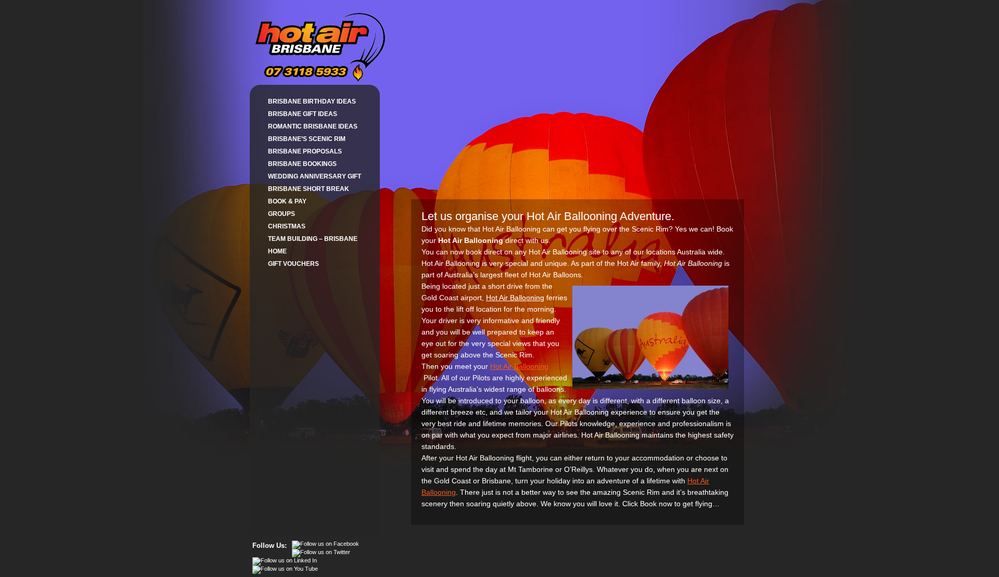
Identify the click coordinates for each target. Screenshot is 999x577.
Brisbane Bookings (302, 164)
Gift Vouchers (293, 263)
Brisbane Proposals (305, 151)
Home (277, 251)
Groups (281, 213)
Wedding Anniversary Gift (314, 176)
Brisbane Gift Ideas (302, 114)
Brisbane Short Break (308, 189)
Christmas (286, 226)
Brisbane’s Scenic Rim (306, 139)
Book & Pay (287, 201)
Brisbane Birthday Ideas (312, 101)
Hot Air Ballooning (519, 366)
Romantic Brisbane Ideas (312, 126)
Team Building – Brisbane (312, 238)
